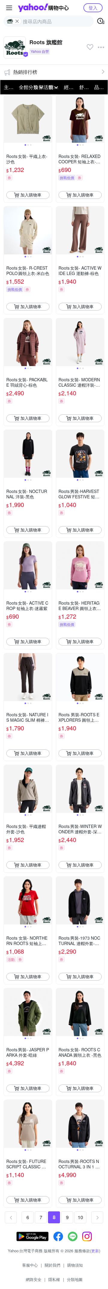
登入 (93, 7)
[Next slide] (48, 118)
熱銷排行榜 (25, 71)
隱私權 (54, 1279)
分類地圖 (74, 1279)
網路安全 (33, 1279)
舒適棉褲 (85, 87)
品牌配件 (100, 87)
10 (80, 1217)
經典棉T (69, 87)
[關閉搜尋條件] (17, 21)
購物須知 (75, 1265)
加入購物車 (30, 195)
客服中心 (30, 1265)
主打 (9, 87)
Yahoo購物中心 (43, 8)
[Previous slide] (8, 118)
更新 (95, 1250)
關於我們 (52, 1265)
